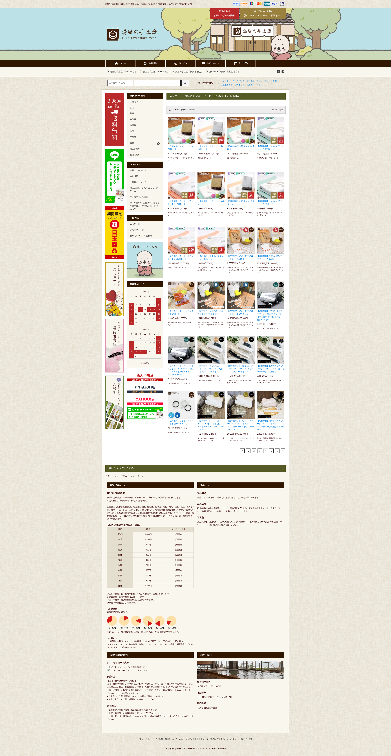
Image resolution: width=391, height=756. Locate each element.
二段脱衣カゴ (226, 85)
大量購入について (138, 182)
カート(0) (243, 63)
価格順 (184, 110)
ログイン (183, 63)
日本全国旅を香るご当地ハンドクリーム (145, 189)
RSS (242, 739)
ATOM (249, 739)
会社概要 (134, 176)
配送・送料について (168, 739)
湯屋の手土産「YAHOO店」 (156, 71)
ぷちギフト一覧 (137, 230)
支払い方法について (148, 739)
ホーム (123, 63)
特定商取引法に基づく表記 (204, 739)
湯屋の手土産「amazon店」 (123, 71)
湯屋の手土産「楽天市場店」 (189, 71)
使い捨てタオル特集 (139, 197)
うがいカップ (242, 81)
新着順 (192, 110)
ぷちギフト (240, 85)
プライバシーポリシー (228, 739)
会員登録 (153, 63)
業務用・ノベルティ (256, 85)
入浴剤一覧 (135, 224)
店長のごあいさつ (138, 170)
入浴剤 (274, 81)
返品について (185, 739)
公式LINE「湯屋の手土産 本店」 (224, 71)
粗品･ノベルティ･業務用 (141, 236)
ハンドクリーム (227, 81)
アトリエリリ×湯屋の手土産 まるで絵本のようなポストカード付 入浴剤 (145, 206)
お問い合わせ (213, 63)
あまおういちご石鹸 (260, 81)
